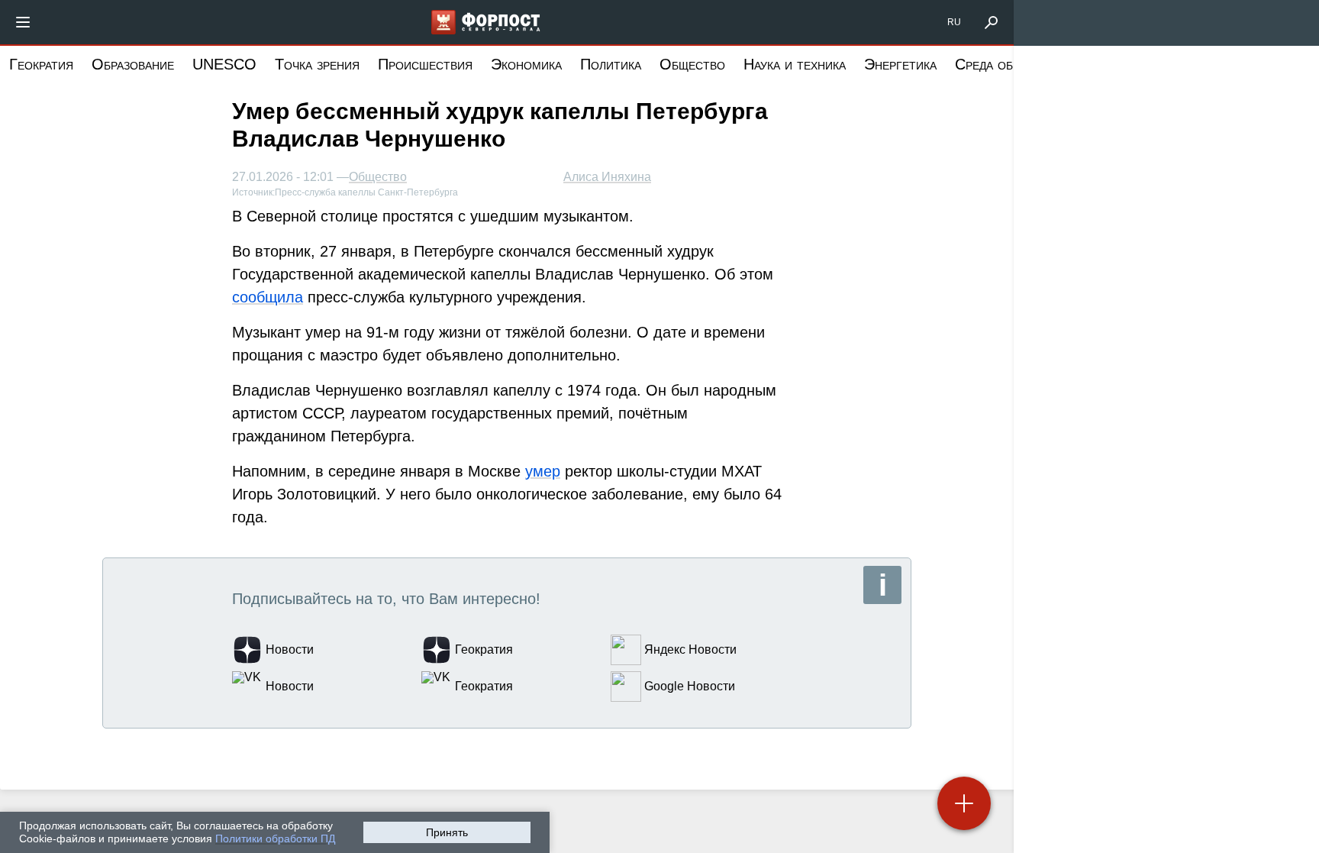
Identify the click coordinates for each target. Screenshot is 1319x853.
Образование (133, 64)
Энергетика (900, 64)
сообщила (267, 297)
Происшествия (425, 64)
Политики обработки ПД (275, 838)
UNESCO (224, 64)
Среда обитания (1006, 64)
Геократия (41, 64)
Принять (447, 832)
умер (542, 471)
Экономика (526, 64)
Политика (610, 64)
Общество (692, 64)
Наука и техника (794, 64)
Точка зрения (317, 64)
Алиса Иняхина (607, 176)
